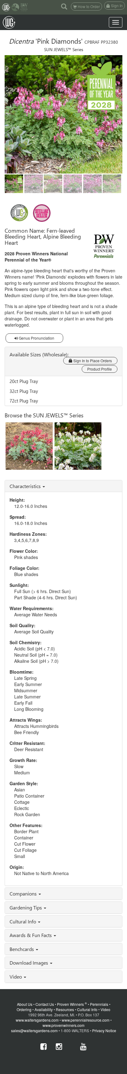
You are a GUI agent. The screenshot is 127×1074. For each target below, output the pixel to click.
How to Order (88, 6)
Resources (65, 1009)
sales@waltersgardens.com (34, 1030)
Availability (44, 1009)
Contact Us (44, 1004)
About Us (24, 1004)
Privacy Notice (104, 1030)
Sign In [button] (116, 5)
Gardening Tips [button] (26, 907)
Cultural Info (87, 1009)
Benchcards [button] (22, 949)
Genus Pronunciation (36, 338)
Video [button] (16, 976)
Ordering (24, 1009)
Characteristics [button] (26, 486)
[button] (64, 6)
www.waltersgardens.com (37, 1020)
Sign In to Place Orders (92, 360)
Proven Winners (72, 1004)
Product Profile (99, 369)
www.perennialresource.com (85, 1020)
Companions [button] (24, 893)
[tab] (63, 486)
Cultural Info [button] (23, 921)
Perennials (99, 1004)
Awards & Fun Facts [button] (31, 935)
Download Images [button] (29, 962)
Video (105, 1009)
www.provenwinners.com (63, 1025)
